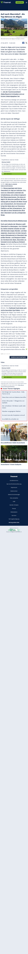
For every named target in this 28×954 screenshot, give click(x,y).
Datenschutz (14, 491)
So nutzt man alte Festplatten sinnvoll (13, 415)
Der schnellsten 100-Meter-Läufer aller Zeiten (14, 407)
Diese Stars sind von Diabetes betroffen (14, 397)
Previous (2, 26)
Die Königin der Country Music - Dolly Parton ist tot (13, 393)
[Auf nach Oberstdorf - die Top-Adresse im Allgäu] (14, 27)
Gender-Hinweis (14, 505)
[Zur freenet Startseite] (6, 2)
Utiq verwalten (14, 498)
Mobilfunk (20, 2)
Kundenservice (14, 480)
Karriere (14, 515)
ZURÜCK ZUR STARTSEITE (18, 357)
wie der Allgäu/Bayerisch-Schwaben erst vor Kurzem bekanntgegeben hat (12, 94)
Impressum (14, 487)
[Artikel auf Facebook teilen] (23, 42)
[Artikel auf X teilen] (26, 42)
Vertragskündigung (14, 519)
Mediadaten (14, 512)
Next (25, 26)
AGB (14, 501)
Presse (14, 508)
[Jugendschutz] (14, 529)
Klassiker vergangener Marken (11, 411)
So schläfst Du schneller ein (10, 419)
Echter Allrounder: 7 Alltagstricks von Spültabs (13, 402)
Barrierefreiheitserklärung (14, 484)
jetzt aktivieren (8, 174)
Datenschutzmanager (14, 494)
